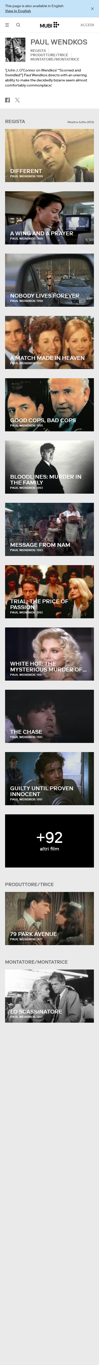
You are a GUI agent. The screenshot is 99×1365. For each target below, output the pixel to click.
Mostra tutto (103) (81, 122)
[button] (7, 24)
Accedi (87, 25)
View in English (18, 11)
